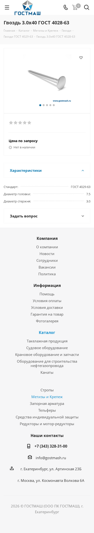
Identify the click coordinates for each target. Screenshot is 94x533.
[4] (25, 123)
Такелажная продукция (47, 341)
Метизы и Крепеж (47, 396)
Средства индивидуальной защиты (47, 417)
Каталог (47, 332)
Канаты (47, 372)
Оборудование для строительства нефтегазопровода (47, 363)
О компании (47, 246)
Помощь (47, 293)
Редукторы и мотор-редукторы (47, 423)
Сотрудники (47, 260)
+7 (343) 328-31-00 (50, 446)
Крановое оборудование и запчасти (47, 354)
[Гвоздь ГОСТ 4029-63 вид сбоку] (47, 78)
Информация (47, 285)
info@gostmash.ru (51, 457)
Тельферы (47, 410)
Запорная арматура (47, 403)
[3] (20, 123)
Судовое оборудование (47, 347)
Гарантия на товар (47, 314)
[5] (29, 123)
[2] (15, 123)
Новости (47, 253)
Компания (47, 238)
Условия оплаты (47, 300)
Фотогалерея (47, 320)
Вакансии (47, 267)
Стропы (47, 390)
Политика (47, 273)
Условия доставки (47, 307)
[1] (11, 123)
